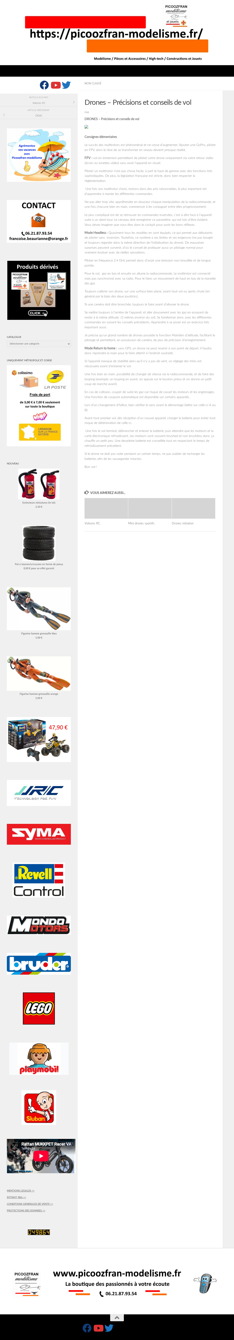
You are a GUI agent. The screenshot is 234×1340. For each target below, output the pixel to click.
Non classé (93, 83)
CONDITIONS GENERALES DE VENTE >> (30, 1204)
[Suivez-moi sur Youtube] (55, 85)
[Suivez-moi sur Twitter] (66, 85)
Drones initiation (183, 523)
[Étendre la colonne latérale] (228, 83)
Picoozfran (98, 112)
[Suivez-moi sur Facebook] (44, 85)
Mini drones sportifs (141, 523)
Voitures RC (92, 523)
